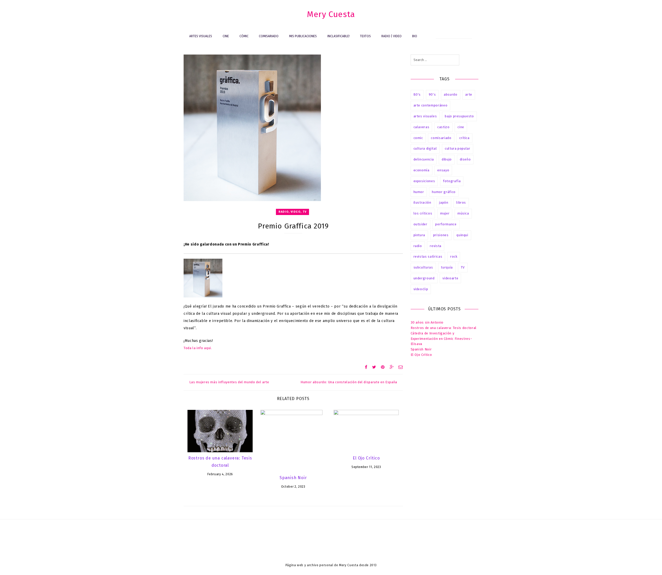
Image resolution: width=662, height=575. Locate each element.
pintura (419, 235)
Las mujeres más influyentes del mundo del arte (229, 382)
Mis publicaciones (303, 36)
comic (418, 138)
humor (418, 192)
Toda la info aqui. (198, 348)
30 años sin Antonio (427, 322)
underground (424, 278)
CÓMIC (244, 36)
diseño (465, 159)
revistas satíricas (427, 256)
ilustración (422, 202)
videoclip (420, 289)
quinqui (462, 235)
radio (417, 246)
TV (463, 267)
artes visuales (425, 116)
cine (460, 127)
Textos (365, 36)
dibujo (447, 159)
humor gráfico (443, 192)
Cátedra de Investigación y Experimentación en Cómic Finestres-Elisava (441, 338)
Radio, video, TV (292, 211)
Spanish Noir (293, 477)
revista (435, 246)
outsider (420, 224)
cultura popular (457, 148)
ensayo (443, 170)
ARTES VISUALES (200, 36)
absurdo (450, 94)
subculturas (423, 267)
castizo (443, 127)
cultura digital (425, 148)
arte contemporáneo (430, 105)
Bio (414, 36)
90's (432, 94)
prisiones (441, 235)
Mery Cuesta (331, 14)
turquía (447, 267)
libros (461, 202)
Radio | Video (391, 36)
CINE (226, 36)
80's (417, 94)
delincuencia (423, 159)
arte (468, 94)
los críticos (422, 213)
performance (445, 224)
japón (443, 202)
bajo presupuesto (459, 116)
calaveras (421, 127)
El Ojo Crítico (366, 458)
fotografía (452, 181)
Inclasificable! (338, 36)
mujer (444, 213)
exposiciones (424, 181)
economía (421, 170)
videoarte (450, 278)
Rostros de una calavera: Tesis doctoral (444, 328)
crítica (464, 138)
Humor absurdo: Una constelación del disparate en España (348, 382)
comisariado (441, 138)
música (463, 213)
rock (453, 256)
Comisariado (269, 36)
